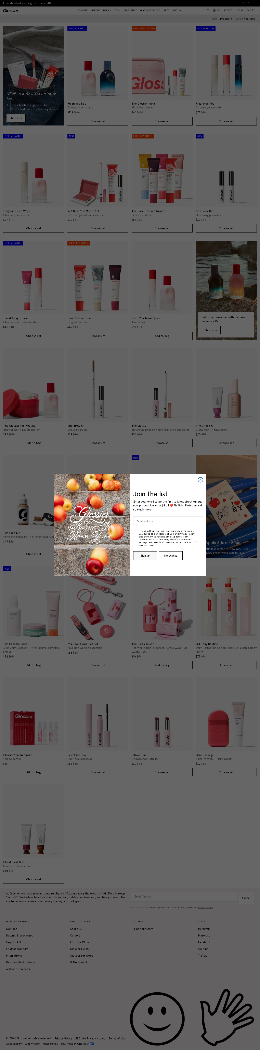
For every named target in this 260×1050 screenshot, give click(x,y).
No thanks (170, 555)
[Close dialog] (200, 479)
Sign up (145, 555)
